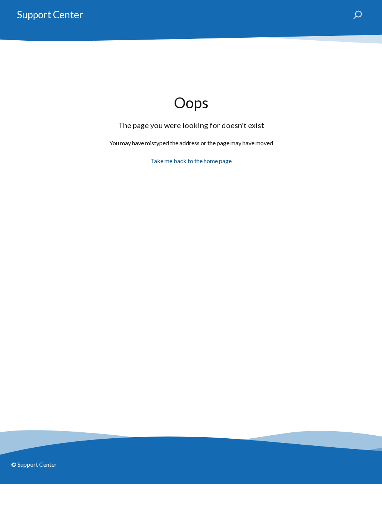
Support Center (50, 15)
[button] (354, 15)
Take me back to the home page (191, 160)
